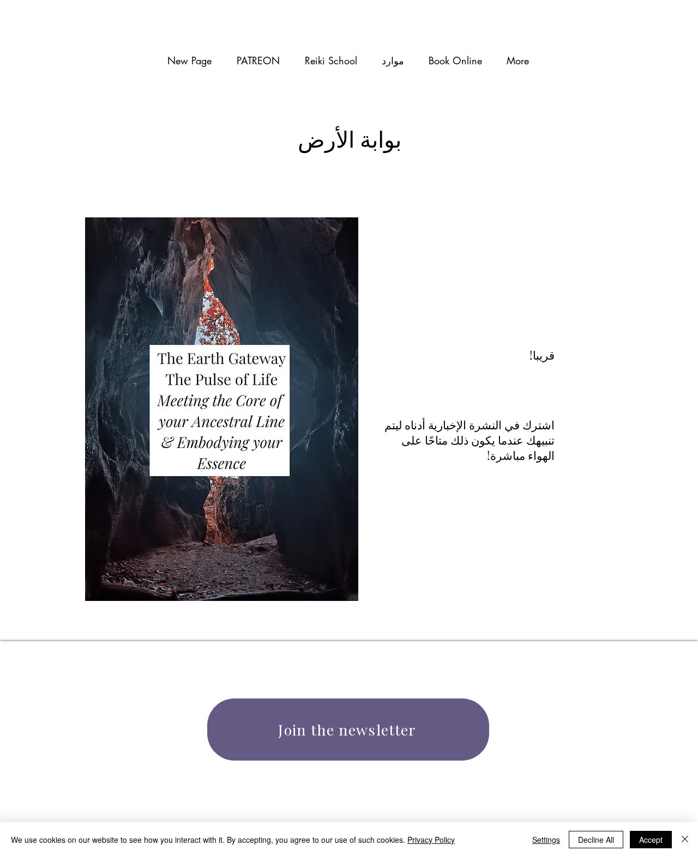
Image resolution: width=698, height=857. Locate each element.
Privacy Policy (431, 839)
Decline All (596, 839)
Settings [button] (546, 839)
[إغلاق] (684, 839)
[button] (392, 60)
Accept (651, 839)
